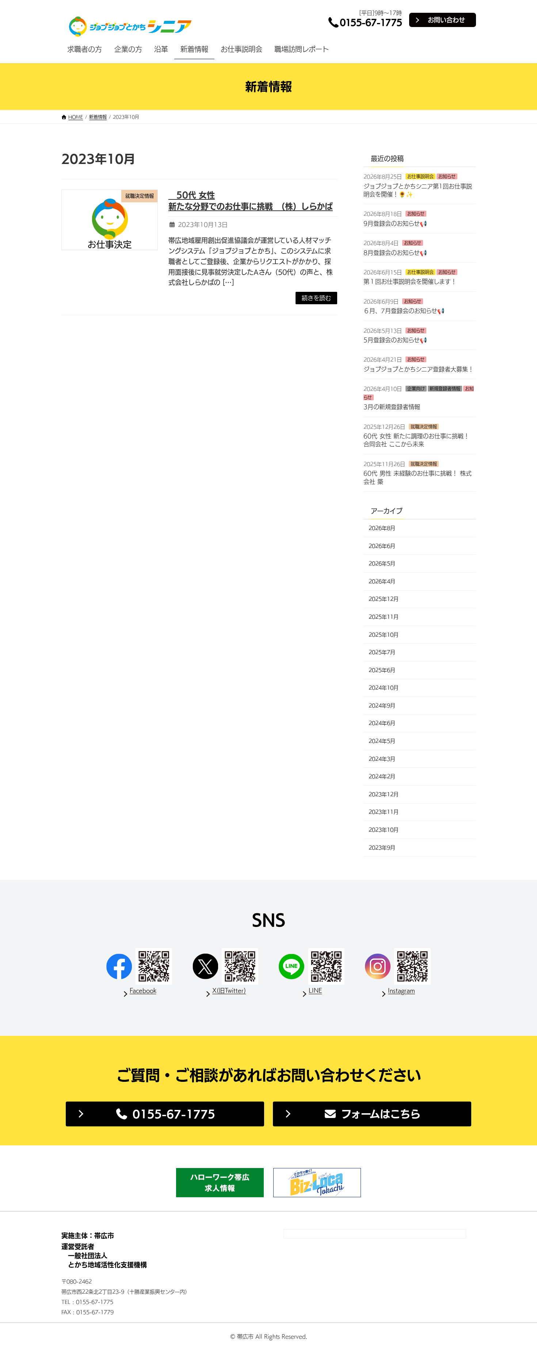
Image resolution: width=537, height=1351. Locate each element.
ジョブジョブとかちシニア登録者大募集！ (418, 369)
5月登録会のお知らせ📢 (395, 340)
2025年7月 (382, 652)
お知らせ (447, 176)
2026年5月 (382, 563)
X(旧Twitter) (229, 990)
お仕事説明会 (420, 176)
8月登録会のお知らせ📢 (395, 252)
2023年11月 (384, 811)
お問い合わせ (446, 20)
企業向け (416, 388)
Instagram (401, 990)
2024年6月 (382, 723)
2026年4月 (382, 581)
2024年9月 (382, 705)
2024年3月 (382, 758)
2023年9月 (382, 847)
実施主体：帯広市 (87, 1235)
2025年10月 (384, 634)
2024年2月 (382, 776)
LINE (315, 990)
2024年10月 (384, 687)
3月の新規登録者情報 (391, 407)
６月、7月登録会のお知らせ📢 (404, 311)
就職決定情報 (424, 426)
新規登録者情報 (445, 388)
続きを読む (316, 298)
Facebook (143, 990)
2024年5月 (382, 741)
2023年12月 (384, 794)
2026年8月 (382, 528)
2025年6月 (382, 669)
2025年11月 (384, 616)
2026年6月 (382, 545)
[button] (165, 1114)
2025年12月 (384, 599)
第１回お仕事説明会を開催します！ (410, 282)
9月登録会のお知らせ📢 (395, 223)
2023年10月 (384, 829)
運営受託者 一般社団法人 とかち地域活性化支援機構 (104, 1255)
